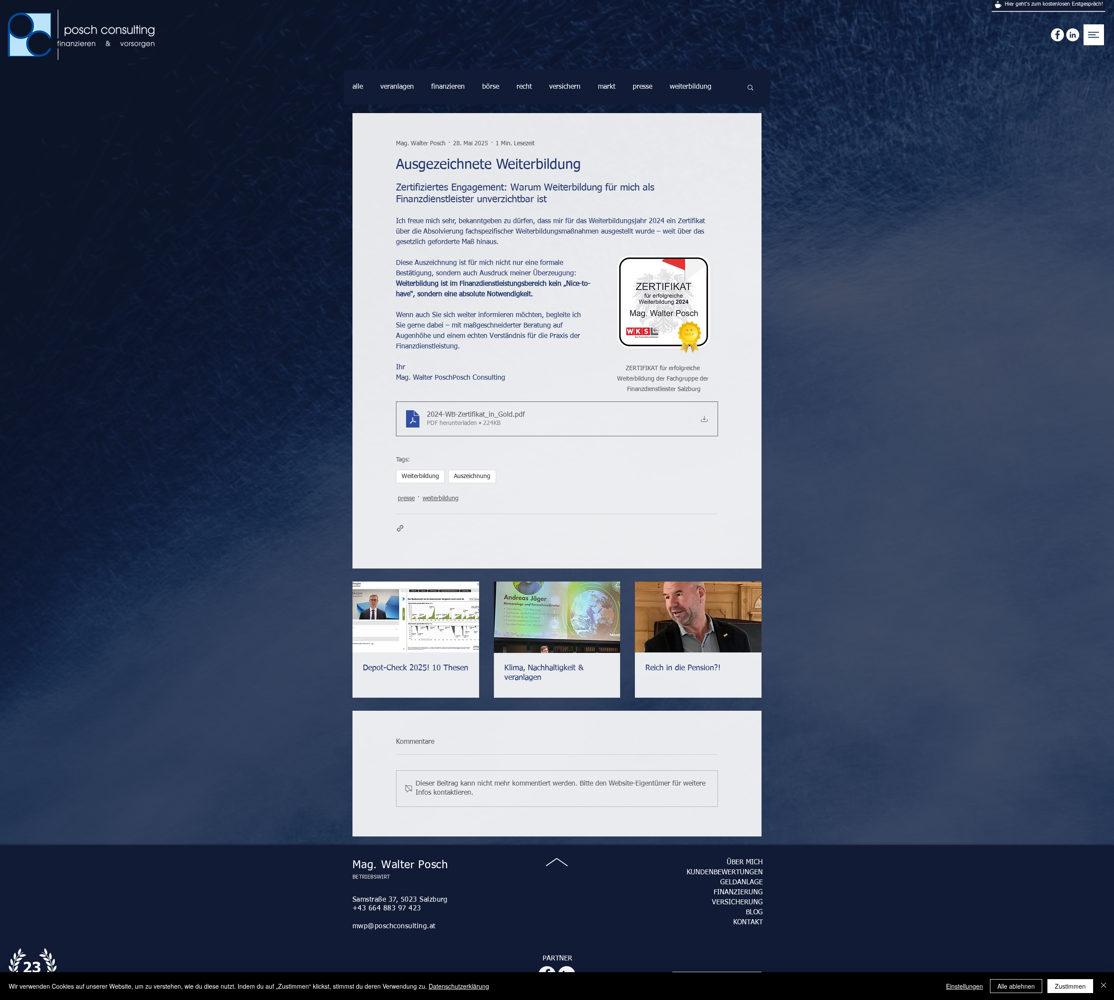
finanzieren (448, 87)
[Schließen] (1103, 986)
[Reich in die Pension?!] (698, 617)
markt (606, 87)
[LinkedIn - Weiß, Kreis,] (1072, 34)
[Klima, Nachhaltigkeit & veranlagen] (557, 617)
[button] (1094, 35)
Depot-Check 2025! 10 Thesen (415, 668)
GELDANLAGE (741, 882)
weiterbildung (690, 87)
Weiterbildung (420, 476)
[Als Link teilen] (400, 528)
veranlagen (397, 87)
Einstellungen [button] (964, 986)
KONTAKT (748, 922)
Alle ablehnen (1016, 986)
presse (642, 87)
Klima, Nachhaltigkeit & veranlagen (544, 673)
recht (524, 87)
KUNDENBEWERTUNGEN (725, 872)
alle (357, 87)
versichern (564, 87)
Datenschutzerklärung (459, 986)
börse (490, 87)
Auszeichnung (472, 476)
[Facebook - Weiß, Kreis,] (1057, 34)
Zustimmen (1070, 986)
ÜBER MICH (745, 862)
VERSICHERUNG (737, 902)
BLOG (754, 912)
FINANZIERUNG (738, 892)
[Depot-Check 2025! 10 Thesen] (415, 617)
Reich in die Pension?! (683, 668)
